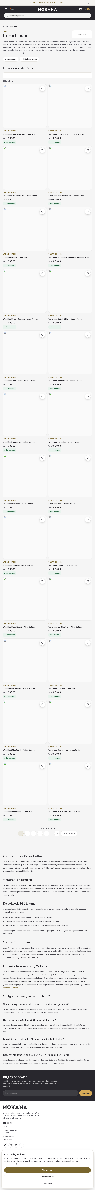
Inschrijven (86, 1093)
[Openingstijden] (91, 2)
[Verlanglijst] (80, 9)
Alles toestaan (47, 1170)
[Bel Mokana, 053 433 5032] (89, 3)
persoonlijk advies (10, 988)
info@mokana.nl (9, 1127)
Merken (5, 26)
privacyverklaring (10, 1164)
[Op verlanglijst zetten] (42, 88)
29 (57, 833)
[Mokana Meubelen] (47, 9)
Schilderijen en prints (29, 59)
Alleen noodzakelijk (47, 1177)
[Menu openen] (6, 9)
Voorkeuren (47, 1183)
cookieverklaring (69, 1161)
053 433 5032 (8, 1123)
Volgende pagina (69, 833)
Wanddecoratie (10, 59)
